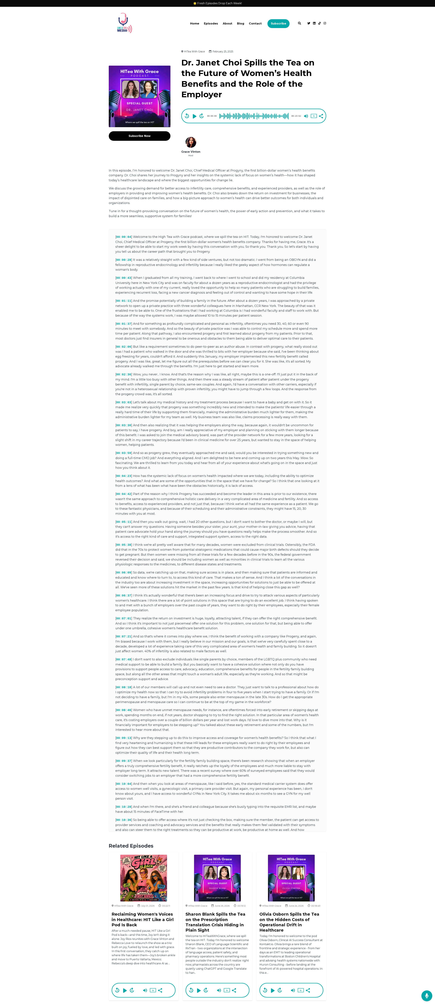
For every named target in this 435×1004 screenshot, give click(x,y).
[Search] (299, 24)
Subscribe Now (140, 136)
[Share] (320, 115)
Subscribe (278, 23)
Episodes (211, 23)
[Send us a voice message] (427, 995)
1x (314, 116)
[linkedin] (314, 24)
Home (194, 23)
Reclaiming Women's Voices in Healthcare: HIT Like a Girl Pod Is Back (143, 919)
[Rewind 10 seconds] (187, 116)
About (227, 23)
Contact (255, 23)
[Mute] (306, 116)
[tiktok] (319, 24)
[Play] (194, 116)
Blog (240, 23)
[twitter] (309, 24)
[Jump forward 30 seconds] (201, 116)
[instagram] (324, 24)
